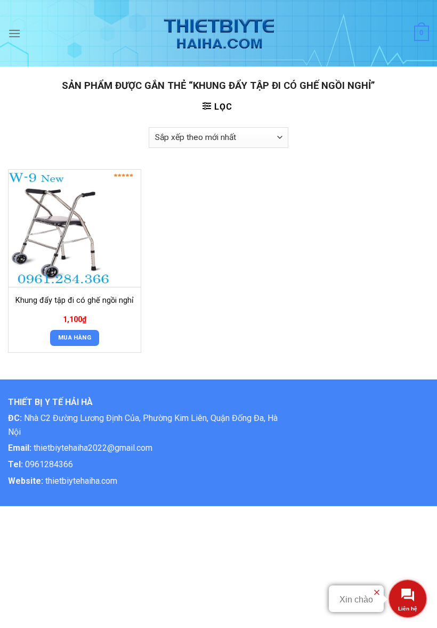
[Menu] (14, 33)
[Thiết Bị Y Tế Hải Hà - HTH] (219, 33)
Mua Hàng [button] (74, 337)
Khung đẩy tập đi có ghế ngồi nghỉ (74, 300)
